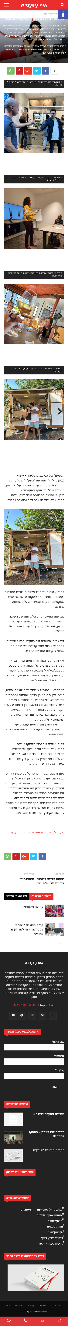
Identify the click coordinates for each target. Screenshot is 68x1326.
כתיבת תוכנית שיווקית (48, 1150)
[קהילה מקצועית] (54, 911)
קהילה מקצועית (32, 907)
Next (58, 125)
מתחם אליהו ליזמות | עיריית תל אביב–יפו (49, 881)
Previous (9, 125)
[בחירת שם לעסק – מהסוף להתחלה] (13, 1137)
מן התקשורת (29, 1305)
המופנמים (27, 879)
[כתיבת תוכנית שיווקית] (13, 1155)
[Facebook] (53, 1016)
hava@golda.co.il (25, 1005)
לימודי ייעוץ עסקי (51, 14)
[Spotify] (22, 1016)
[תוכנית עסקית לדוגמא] (13, 1119)
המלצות (42, 1305)
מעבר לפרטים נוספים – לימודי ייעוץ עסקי (35, 833)
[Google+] (42, 1016)
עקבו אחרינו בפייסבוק (41, 1182)
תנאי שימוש (54, 1305)
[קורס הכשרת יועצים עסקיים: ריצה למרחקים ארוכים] (54, 929)
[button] (63, 14)
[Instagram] (32, 1016)
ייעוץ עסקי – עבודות (14, 1305)
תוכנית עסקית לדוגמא (48, 1114)
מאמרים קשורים (41, 896)
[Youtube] (13, 1016)
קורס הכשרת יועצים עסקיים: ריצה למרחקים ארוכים (27, 929)
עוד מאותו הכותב (16, 896)
